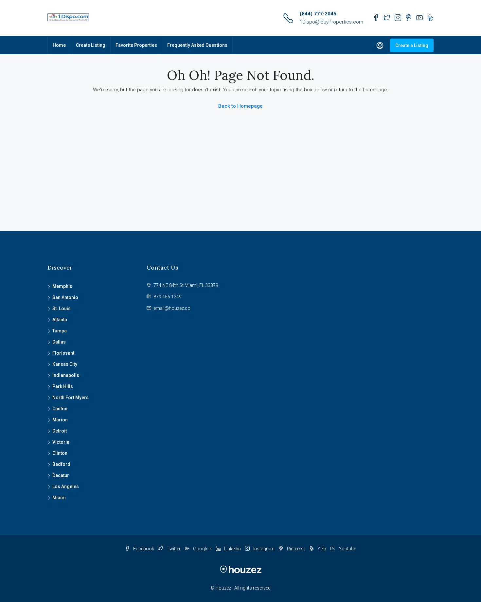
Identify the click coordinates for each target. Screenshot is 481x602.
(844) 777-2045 (318, 14)
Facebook (143, 548)
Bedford (61, 464)
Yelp (321, 548)
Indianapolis (65, 375)
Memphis (62, 286)
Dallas (59, 342)
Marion (60, 419)
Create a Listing (411, 45)
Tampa (59, 330)
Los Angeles (65, 486)
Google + (202, 548)
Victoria (60, 442)
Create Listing (90, 45)
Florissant (63, 353)
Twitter (174, 548)
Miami (59, 497)
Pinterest (296, 548)
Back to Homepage (240, 106)
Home (59, 45)
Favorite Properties (136, 45)
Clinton (59, 453)
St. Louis (61, 308)
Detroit (59, 431)
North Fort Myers (70, 397)
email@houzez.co (171, 308)
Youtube (347, 548)
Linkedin (232, 548)
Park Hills (62, 386)
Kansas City (64, 364)
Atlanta (59, 319)
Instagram (264, 548)
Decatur (60, 475)
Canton (59, 408)
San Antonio (65, 297)
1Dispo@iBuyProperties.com (331, 22)
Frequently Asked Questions (197, 45)
